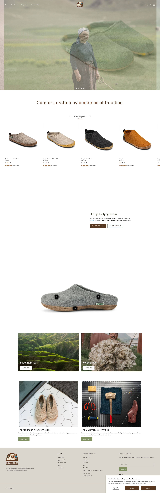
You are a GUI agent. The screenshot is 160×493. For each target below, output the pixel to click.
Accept (132, 488)
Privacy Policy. (142, 483)
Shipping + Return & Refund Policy (92, 470)
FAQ (84, 465)
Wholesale (61, 468)
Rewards (85, 462)
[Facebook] (120, 475)
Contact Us (86, 457)
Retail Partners (62, 462)
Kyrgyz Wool (24, 5)
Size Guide (86, 460)
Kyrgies (11, 488)
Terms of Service (88, 476)
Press (59, 465)
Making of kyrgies (98, 226)
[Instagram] (123, 475)
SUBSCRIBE (123, 469)
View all (80, 118)
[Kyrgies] (80, 5)
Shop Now (11, 59)
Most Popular (80, 116)
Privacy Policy (87, 473)
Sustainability (35, 5)
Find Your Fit (14, 5)
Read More (23, 439)
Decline (148, 488)
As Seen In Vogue (115, 226)
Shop (6, 5)
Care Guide (86, 468)
